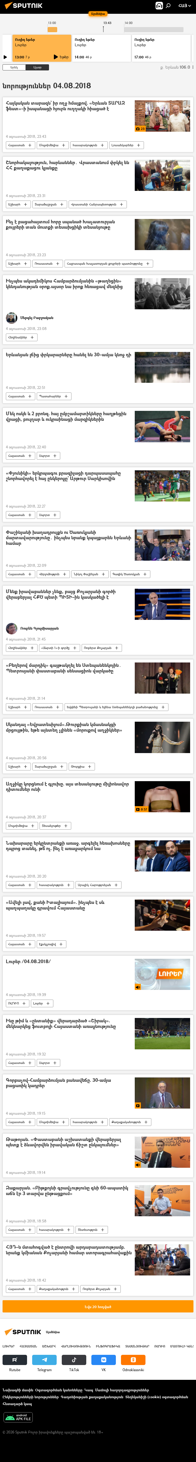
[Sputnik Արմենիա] (25, 9)
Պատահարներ (50, 396)
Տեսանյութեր (51, 826)
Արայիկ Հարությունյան (94, 885)
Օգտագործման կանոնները (58, 1389)
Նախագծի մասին (18, 1389)
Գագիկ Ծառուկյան (126, 574)
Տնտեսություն (87, 1229)
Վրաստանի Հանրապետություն (93, 204)
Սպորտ (44, 455)
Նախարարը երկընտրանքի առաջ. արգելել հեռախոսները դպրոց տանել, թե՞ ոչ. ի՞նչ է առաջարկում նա (68, 846)
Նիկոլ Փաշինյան (86, 574)
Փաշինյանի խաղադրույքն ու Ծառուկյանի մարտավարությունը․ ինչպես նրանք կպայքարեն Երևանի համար (68, 538)
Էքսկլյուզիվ (47, 944)
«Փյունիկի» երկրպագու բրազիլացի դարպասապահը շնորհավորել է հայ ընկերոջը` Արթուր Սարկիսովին (63, 476)
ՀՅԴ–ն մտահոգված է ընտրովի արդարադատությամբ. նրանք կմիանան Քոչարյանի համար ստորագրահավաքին (69, 1250)
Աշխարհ (14, 204)
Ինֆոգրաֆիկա (108, 1346)
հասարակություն (85, 145)
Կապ (88, 1389)
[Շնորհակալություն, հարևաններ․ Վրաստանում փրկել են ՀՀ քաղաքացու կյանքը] (162, 175)
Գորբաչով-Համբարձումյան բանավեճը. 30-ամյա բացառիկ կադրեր (58, 1083)
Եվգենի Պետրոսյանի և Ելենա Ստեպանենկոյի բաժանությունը (112, 707)
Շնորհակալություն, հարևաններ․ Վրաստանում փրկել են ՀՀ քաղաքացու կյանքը (67, 165)
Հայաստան (16, 145)
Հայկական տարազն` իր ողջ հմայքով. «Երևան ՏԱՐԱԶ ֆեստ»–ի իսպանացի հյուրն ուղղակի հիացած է (65, 106)
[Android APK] (18, 1417)
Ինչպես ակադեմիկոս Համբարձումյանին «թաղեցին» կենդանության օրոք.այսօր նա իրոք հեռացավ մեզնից (64, 284)
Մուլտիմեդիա (48, 145)
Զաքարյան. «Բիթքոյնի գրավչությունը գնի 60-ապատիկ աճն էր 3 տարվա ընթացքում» (67, 1191)
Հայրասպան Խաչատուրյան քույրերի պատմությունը (105, 263)
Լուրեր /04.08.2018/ (28, 962)
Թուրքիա (77, 766)
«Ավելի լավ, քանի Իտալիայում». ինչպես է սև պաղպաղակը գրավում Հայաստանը (55, 905)
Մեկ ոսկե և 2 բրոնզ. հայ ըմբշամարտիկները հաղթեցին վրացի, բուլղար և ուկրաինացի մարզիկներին (66, 416)
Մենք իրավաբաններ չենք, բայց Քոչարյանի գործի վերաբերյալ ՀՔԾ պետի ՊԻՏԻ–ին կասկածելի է (61, 594)
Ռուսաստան (44, 263)
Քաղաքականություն (126, 1122)
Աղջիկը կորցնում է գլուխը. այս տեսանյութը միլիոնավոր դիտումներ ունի (67, 787)
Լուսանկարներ (122, 145)
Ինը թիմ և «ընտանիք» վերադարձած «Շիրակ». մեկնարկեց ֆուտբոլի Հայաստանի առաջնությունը (61, 1023)
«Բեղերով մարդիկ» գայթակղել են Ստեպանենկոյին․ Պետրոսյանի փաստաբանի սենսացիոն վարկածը (63, 668)
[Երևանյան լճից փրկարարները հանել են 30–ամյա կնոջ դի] (162, 367)
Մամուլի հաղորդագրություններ (122, 1389)
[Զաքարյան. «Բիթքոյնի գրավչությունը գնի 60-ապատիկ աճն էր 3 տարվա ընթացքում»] (162, 1200)
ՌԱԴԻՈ (13, 1003)
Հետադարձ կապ (17, 1403)
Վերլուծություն (49, 574)
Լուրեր (21, 44)
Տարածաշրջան (46, 204)
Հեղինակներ (17, 337)
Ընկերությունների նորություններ (31, 1396)
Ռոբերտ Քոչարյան (98, 648)
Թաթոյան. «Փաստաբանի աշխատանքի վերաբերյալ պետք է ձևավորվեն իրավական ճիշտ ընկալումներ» (63, 1142)
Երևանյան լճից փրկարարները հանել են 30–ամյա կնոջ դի (68, 355)
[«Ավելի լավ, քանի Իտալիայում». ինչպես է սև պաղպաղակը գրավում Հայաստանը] (162, 915)
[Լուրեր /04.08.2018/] (162, 974)
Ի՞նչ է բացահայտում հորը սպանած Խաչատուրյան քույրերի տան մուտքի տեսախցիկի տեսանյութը (60, 224)
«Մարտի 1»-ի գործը (55, 648)
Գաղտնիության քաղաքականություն (92, 1396)
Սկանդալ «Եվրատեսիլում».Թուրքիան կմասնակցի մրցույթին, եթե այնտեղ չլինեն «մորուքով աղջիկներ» (64, 727)
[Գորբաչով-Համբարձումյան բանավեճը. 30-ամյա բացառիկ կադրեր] (162, 1093)
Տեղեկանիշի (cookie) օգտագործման (156, 1396)
